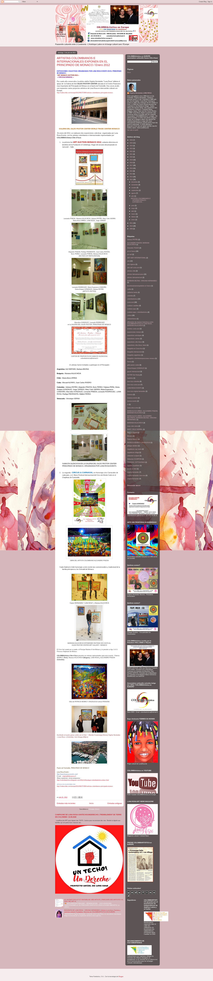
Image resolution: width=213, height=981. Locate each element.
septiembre (135, 190)
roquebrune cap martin (134, 449)
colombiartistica (132, 299)
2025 (131, 143)
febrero (133, 217)
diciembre (134, 182)
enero (133, 219)
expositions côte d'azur (134, 342)
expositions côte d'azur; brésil (136, 345)
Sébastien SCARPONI (134, 459)
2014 (131, 174)
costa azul (130, 302)
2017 (131, 165)
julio (132, 196)
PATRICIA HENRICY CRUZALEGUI (138, 442)
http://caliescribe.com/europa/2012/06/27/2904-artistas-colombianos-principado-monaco (85, 93)
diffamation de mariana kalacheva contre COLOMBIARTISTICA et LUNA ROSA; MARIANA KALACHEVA (140, 323)
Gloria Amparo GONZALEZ (136, 368)
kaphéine (130, 378)
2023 (131, 148)
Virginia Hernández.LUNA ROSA (140, 93)
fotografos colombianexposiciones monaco (141, 358)
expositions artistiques (134, 335)
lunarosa (130, 394)
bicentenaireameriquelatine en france (139, 286)
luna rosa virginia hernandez (136, 391)
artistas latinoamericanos (135, 274)
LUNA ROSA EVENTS (134, 388)
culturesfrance (131, 319)
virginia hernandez (133, 472)
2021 (131, 154)
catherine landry (132, 292)
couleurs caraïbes (133, 305)
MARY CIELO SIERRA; (135, 429)
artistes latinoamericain (134, 277)
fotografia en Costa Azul (135, 348)
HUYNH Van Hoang (133, 375)
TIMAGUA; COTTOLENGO (136, 462)
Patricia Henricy (132, 439)
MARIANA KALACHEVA (135, 423)
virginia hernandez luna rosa (136, 475)
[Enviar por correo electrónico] (73, 797)
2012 (131, 179)
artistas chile (131, 271)
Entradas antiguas (114, 803)
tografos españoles (133, 465)
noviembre (134, 185)
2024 (131, 146)
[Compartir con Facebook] (79, 797)
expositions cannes (133, 338)
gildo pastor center (133, 365)
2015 (131, 171)
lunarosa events (132, 398)
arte (128, 261)
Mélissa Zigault (132, 433)
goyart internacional (133, 371)
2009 (131, 229)
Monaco (129, 436)
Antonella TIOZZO (133, 248)
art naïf (129, 254)
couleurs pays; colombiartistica (137, 312)
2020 (131, 157)
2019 (131, 160)
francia (129, 361)
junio (133, 205)
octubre (134, 187)
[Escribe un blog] (75, 797)
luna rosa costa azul (133, 384)
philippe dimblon (132, 446)
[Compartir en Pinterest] (81, 797)
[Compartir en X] (77, 797)
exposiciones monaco (134, 332)
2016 (131, 168)
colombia (130, 296)
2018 (131, 162)
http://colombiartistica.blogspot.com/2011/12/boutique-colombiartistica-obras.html (83, 780)
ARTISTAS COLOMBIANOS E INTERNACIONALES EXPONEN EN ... (141, 200)
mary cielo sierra (132, 426)
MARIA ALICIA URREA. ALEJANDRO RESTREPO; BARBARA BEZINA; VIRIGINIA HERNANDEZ (141, 417)
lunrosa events (132, 401)
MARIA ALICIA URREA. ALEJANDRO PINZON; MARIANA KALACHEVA (142, 412)
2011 (131, 223)
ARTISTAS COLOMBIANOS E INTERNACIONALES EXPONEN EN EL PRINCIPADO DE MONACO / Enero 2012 (83, 61)
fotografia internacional (134, 352)
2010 (131, 226)
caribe (129, 289)
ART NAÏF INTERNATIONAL (136, 258)
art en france (131, 251)
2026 (131, 140)
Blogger (120, 976)
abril (132, 211)
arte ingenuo (131, 264)
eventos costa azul (133, 329)
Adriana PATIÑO (132, 239)
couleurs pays (131, 309)
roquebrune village (133, 452)
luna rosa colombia (133, 381)
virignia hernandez (133, 479)
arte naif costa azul (133, 267)
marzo (133, 214)
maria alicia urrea (132, 408)
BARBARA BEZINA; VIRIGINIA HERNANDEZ (142, 281)
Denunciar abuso (133, 485)
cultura (129, 315)
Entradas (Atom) (94, 809)
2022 (131, 151)
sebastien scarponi (133, 456)
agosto (133, 193)
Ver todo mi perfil (132, 130)
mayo (133, 208)
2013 (131, 177)
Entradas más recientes (66, 803)
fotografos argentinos (134, 355)
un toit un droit (131, 469)
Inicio (91, 803)
